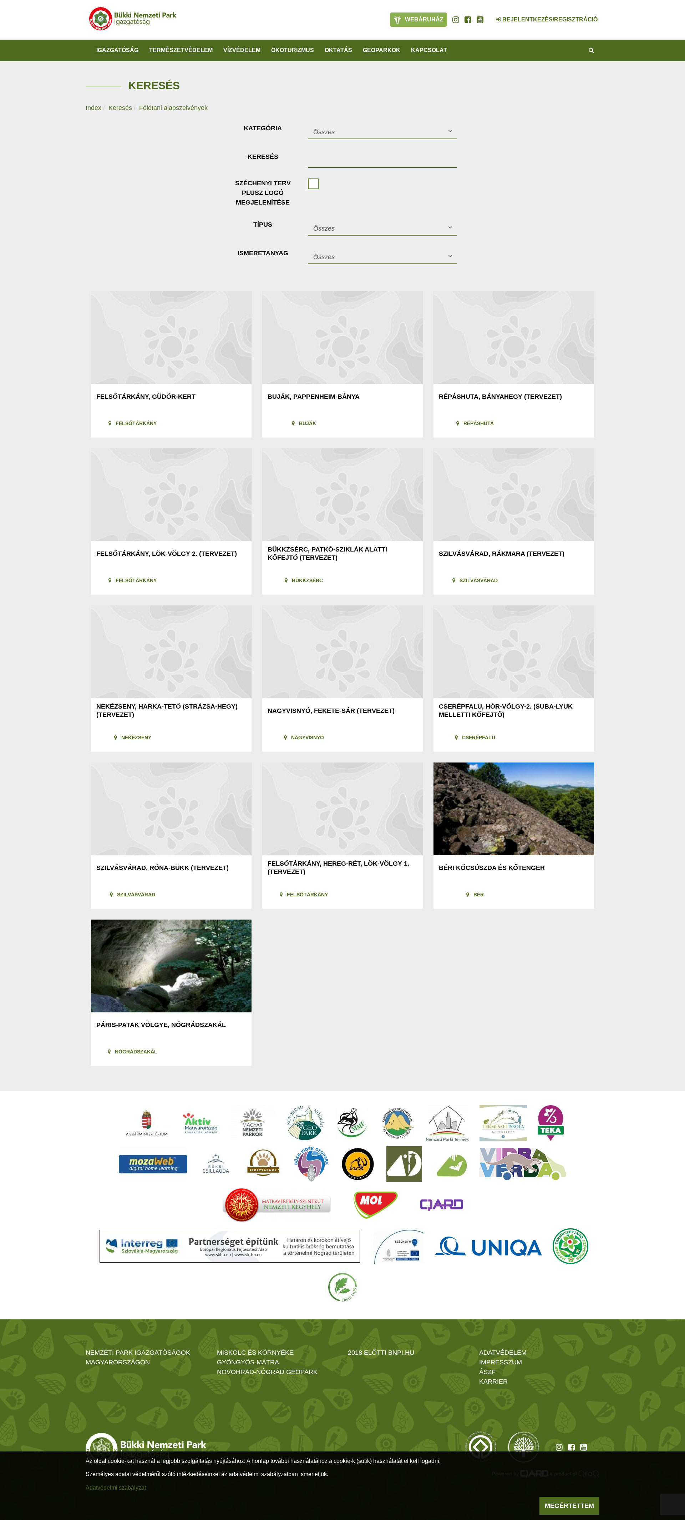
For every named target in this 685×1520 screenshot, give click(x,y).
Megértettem (569, 1505)
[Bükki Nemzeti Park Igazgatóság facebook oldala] (468, 19)
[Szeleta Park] (358, 1164)
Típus (262, 224)
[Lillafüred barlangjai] (450, 1164)
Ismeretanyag (263, 253)
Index (93, 107)
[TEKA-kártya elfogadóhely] (551, 1123)
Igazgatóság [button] (117, 50)
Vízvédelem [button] (241, 50)
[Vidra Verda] (522, 1164)
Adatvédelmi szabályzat (116, 1488)
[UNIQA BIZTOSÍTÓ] (488, 1246)
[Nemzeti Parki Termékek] (447, 1123)
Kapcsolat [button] (429, 50)
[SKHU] (229, 1246)
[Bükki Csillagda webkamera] (489, 15)
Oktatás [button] (338, 50)
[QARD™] (441, 1205)
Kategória (263, 128)
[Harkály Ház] (404, 1164)
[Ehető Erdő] (342, 1287)
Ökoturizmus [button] (292, 50)
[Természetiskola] (503, 1123)
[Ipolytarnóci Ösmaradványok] (263, 1164)
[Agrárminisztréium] (147, 1123)
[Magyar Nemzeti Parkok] (252, 1123)
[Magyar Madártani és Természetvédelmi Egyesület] (352, 1123)
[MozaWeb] (153, 1164)
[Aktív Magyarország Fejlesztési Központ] (200, 1123)
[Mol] (376, 1205)
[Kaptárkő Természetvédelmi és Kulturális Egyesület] (397, 1123)
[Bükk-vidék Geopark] (311, 1164)
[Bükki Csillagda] (215, 1164)
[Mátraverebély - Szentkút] (276, 1205)
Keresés (120, 107)
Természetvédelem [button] (181, 50)
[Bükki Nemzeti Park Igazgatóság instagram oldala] (456, 19)
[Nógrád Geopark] (305, 1123)
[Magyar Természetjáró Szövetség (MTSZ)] (570, 1246)
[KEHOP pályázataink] (398, 1246)
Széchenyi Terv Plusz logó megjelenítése (263, 193)
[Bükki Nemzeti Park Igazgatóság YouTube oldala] (480, 19)
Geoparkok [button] (381, 50)
